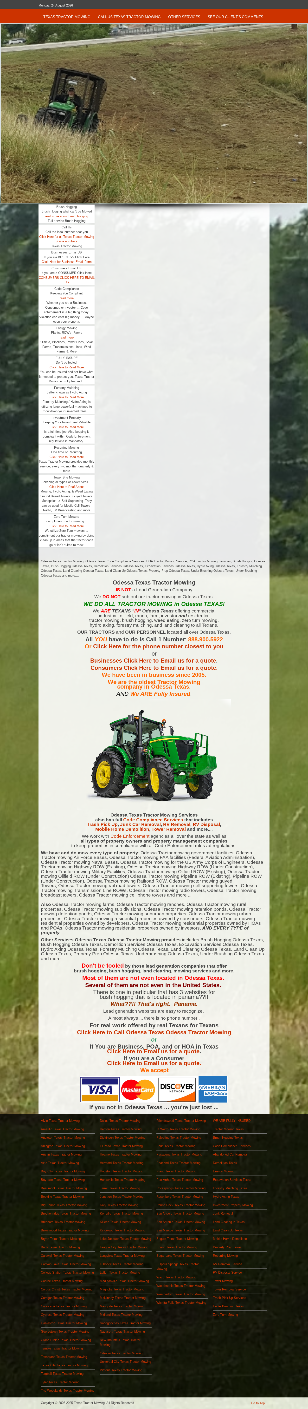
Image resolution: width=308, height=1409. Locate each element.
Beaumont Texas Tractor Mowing (64, 1188)
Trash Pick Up (102, 824)
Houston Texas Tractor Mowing (121, 1171)
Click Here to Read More (67, 367)
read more (67, 298)
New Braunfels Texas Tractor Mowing (120, 1342)
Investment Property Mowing (233, 1205)
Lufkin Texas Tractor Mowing (120, 1272)
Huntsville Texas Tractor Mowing (122, 1180)
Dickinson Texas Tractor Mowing (122, 1137)
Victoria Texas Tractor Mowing (121, 1370)
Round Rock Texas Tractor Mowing (180, 1205)
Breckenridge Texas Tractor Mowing (66, 1213)
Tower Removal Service (229, 1289)
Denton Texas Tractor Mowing (120, 1129)
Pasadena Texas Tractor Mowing (179, 1154)
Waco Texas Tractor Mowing (176, 1277)
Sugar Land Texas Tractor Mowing (180, 1255)
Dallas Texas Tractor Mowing (120, 1121)
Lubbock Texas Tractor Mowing (121, 1264)
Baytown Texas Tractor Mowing (63, 1180)
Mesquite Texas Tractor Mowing (122, 1306)
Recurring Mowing (225, 1255)
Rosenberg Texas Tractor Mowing (179, 1196)
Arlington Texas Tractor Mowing (63, 1146)
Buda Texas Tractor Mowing (60, 1247)
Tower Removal (169, 829)
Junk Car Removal (140, 824)
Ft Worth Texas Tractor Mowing (178, 1129)
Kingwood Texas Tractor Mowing (122, 1230)
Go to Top (258, 1403)
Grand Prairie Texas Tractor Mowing (66, 1340)
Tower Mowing (223, 1281)
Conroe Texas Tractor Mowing (62, 1281)
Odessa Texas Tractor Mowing (121, 1353)
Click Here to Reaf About (66, 487)
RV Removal (176, 824)
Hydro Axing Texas (226, 1196)
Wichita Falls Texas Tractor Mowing (181, 1302)
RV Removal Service (227, 1264)
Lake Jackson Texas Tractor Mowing (125, 1239)
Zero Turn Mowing (225, 1314)
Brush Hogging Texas (228, 1137)
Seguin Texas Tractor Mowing (177, 1239)
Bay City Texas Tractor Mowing (63, 1171)
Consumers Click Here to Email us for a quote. (154, 668)
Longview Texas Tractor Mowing (122, 1255)
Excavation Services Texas (232, 1180)
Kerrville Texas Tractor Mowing (121, 1213)
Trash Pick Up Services (229, 1298)
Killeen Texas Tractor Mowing (120, 1222)
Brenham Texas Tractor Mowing (63, 1222)
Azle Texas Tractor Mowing (60, 1163)
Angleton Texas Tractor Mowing (63, 1137)
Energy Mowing (223, 1171)
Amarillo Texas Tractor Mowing (62, 1129)
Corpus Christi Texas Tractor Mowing (66, 1289)
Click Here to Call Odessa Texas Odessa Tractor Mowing (154, 1032)
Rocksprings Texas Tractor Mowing (180, 1188)
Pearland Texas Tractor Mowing (178, 1163)
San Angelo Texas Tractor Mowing (180, 1213)
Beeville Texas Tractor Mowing (62, 1196)
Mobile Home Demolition (122, 829)
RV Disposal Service (227, 1272)
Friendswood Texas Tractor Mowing (181, 1121)
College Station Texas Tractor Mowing (67, 1272)
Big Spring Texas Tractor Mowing (64, 1205)
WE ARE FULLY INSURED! (232, 1121)
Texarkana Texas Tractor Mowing (64, 1357)
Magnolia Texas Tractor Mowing (122, 1289)
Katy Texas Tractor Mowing (119, 1205)
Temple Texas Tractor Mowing (62, 1348)
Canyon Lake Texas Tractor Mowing (66, 1264)
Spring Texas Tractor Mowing (176, 1247)
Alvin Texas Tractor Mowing (60, 1121)
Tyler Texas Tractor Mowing (60, 1382)
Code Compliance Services (153, 819)
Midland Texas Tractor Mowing (121, 1314)
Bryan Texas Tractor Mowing (61, 1239)
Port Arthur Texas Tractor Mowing (179, 1180)
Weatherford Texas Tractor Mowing (180, 1294)
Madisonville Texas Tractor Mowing (124, 1281)
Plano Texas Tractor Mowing (176, 1171)
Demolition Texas (225, 1163)
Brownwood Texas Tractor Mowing (65, 1230)
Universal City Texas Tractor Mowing (125, 1361)
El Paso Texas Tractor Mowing (121, 1146)
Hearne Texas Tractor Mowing (120, 1154)
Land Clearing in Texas (229, 1222)
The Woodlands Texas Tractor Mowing (67, 1390)
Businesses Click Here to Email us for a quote (153, 660)
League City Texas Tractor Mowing (124, 1247)
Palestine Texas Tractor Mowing (178, 1137)
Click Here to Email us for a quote (153, 1051)
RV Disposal (206, 824)
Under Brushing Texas (228, 1306)
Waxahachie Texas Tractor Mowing (180, 1286)
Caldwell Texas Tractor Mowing (62, 1255)
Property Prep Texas (227, 1247)
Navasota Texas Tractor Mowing (122, 1331)
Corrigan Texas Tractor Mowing (62, 1298)
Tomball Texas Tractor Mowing (62, 1374)
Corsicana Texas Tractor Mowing (64, 1306)
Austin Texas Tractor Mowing (61, 1154)
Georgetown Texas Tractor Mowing (65, 1331)
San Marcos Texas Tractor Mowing (180, 1230)
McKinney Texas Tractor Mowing (123, 1298)
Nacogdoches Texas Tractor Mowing (125, 1323)
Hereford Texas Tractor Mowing (121, 1163)
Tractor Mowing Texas (228, 1129)
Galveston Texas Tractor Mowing (64, 1323)
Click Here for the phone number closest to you (158, 646)
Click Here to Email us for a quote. (154, 1063)
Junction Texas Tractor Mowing (121, 1196)
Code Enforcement (129, 836)
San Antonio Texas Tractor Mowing (180, 1222)
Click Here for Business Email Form (67, 262)
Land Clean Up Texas (228, 1230)
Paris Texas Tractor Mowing (175, 1146)
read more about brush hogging (66, 216)
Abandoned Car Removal (230, 1154)
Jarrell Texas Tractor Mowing (120, 1188)
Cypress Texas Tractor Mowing (62, 1314)
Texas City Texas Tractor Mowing (64, 1365)
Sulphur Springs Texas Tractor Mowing (177, 1266)
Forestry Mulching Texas (230, 1188)
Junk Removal (223, 1213)
